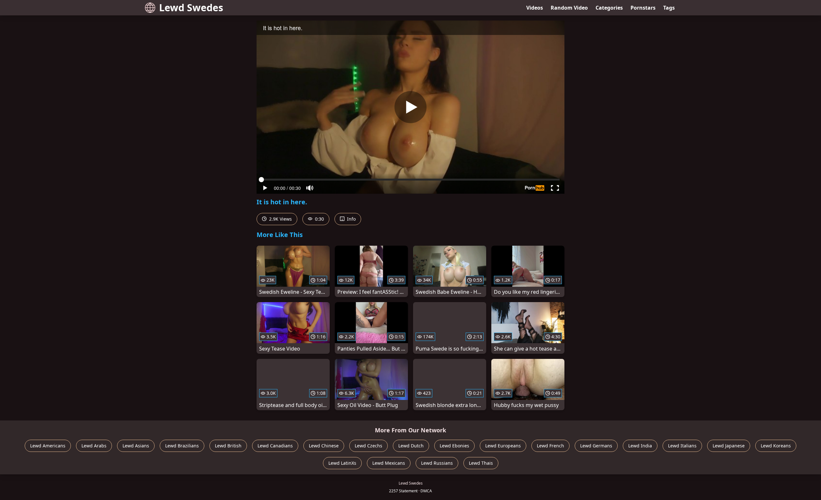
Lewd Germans (596, 446)
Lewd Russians (437, 463)
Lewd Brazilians (182, 446)
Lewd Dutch (411, 446)
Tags (669, 7)
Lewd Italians (682, 446)
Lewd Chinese (324, 446)
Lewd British (228, 446)
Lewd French (550, 446)
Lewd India (640, 446)
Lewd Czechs (368, 446)
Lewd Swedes (191, 7)
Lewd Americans (47, 446)
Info (351, 219)
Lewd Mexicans (388, 463)
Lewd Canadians (275, 446)
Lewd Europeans (503, 446)
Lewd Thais (481, 463)
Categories (609, 7)
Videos (534, 7)
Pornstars (643, 7)
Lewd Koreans (776, 446)
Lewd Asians (136, 446)
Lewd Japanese (729, 446)
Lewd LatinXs (342, 463)
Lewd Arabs (93, 446)
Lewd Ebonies (454, 446)
